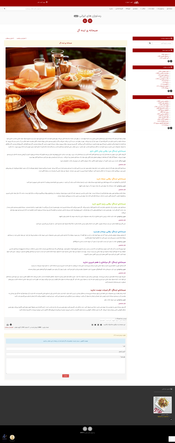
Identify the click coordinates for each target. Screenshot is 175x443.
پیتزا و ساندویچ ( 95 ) (162, 108)
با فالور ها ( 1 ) (165, 84)
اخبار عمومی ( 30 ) (164, 71)
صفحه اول (169, 9)
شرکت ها (151, 9)
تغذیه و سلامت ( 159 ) (162, 73)
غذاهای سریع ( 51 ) (163, 110)
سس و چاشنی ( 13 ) (163, 121)
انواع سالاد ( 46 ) (164, 105)
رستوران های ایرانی (89, 433)
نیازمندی (135, 9)
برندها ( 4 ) (166, 82)
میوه (117, 320)
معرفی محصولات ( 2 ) (163, 86)
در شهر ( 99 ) (165, 54)
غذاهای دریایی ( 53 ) (163, 114)
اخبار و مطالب (9, 38)
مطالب (143, 9)
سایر (111, 9)
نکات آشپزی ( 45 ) (163, 118)
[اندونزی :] (162, 405)
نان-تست (108, 320)
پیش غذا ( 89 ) (164, 112)
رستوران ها (161, 9)
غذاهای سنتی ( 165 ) (163, 101)
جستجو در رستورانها (163, 416)
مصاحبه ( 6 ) (165, 80)
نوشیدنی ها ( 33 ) (164, 116)
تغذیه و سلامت (21, 38)
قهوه (113, 320)
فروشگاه (128, 9)
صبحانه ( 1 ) (165, 125)
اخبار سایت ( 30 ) (164, 77)
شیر (120, 320)
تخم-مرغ (102, 320)
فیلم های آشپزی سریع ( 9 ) (161, 123)
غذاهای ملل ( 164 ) (163, 103)
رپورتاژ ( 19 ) (165, 88)
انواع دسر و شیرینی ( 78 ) (161, 107)
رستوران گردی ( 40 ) (163, 56)
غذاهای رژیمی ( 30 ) (163, 119)
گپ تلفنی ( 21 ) (164, 58)
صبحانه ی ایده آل (65, 43)
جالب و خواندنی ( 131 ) (162, 79)
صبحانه (125, 320)
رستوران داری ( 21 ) (163, 75)
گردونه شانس (119, 9)
